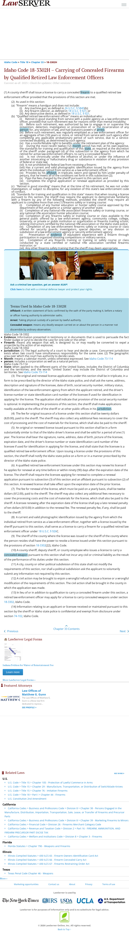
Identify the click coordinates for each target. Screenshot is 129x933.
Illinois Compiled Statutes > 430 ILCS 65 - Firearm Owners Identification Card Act (53, 855)
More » (3, 878)
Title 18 (24, 62)
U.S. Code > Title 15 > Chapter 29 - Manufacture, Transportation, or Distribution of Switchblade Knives (65, 786)
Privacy (88, 884)
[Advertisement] (64, 33)
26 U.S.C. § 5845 (74, 108)
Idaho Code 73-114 (101, 359)
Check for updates (40, 83)
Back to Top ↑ (64, 929)
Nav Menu (123, 5)
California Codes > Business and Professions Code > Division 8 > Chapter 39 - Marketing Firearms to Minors (68, 820)
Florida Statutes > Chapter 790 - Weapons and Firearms (39, 846)
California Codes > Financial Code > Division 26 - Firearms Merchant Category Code (54, 824)
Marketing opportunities (26, 884)
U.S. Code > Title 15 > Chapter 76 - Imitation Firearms (38, 790)
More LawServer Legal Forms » (19, 679)
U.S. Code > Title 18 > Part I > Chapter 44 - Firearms (36, 794)
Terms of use (108, 884)
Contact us (53, 884)
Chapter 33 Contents (66, 629)
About (72, 884)
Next (123, 631)
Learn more (13, 672)
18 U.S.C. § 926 (47, 531)
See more (118, 773)
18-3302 (41, 545)
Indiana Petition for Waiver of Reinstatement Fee (28, 665)
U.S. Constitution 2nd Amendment (27, 798)
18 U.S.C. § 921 (77, 111)
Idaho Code (10, 62)
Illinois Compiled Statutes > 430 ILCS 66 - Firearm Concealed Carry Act (47, 859)
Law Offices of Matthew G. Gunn (34, 692)
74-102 (18, 616)
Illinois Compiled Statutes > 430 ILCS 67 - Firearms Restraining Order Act (48, 863)
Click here (16, 289)
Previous (12, 631)
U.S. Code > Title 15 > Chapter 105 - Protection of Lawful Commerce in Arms (50, 782)
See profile (28, 707)
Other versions (61, 83)
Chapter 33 (37, 62)
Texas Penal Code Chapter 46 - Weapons (30, 873)
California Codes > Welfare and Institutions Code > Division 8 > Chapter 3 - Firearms (55, 836)
